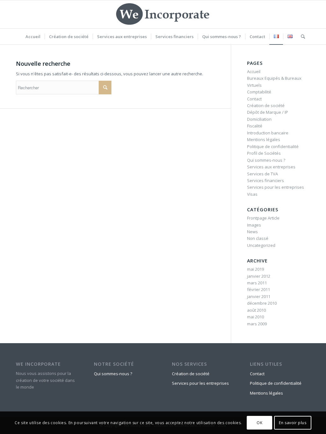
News (252, 231)
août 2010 (256, 310)
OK (259, 422)
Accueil (253, 71)
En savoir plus (292, 422)
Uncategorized (261, 245)
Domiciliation (259, 119)
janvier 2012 (258, 276)
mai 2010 (255, 317)
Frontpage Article (263, 218)
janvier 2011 (258, 296)
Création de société (266, 105)
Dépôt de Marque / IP (267, 112)
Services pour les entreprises (275, 187)
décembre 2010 (262, 303)
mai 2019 (255, 269)
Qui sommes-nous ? (266, 160)
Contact (254, 99)
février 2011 (258, 289)
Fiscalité (254, 126)
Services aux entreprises (271, 167)
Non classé (257, 238)
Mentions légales (263, 139)
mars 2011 (257, 283)
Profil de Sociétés (264, 153)
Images (254, 225)
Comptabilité (259, 92)
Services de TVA (262, 174)
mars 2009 (257, 324)
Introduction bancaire (267, 133)
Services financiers (265, 180)
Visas (252, 194)
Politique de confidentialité (273, 146)
